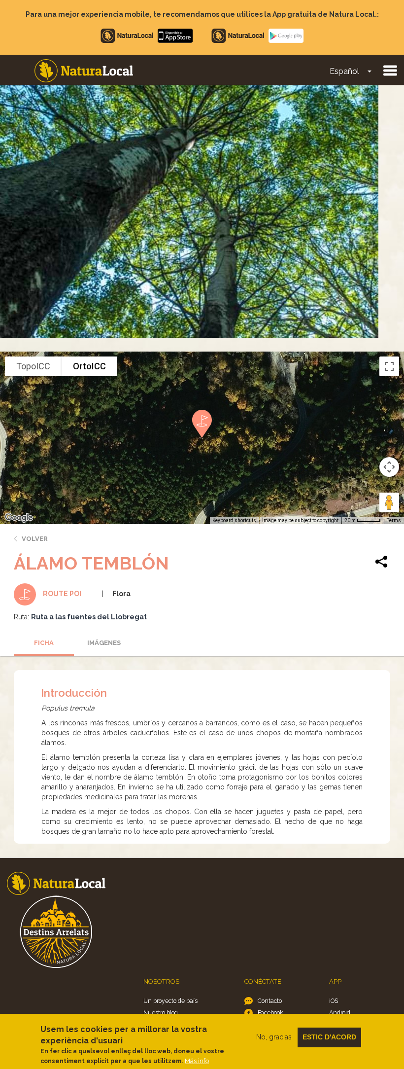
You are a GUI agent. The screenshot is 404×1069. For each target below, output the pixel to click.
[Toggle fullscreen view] (389, 366)
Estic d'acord (329, 1037)
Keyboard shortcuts (234, 520)
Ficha (44, 642)
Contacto (270, 1000)
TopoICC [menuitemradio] (33, 366)
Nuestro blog (160, 1012)
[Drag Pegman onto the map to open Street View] (389, 502)
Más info (197, 1061)
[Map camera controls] (389, 467)
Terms (394, 520)
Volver (35, 538)
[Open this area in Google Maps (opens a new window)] (18, 517)
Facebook (270, 1012)
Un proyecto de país (170, 1000)
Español (344, 71)
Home (83, 70)
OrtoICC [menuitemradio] (89, 366)
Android (339, 1012)
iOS (333, 1000)
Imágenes (104, 642)
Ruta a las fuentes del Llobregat (89, 617)
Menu (389, 70)
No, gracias (274, 1037)
